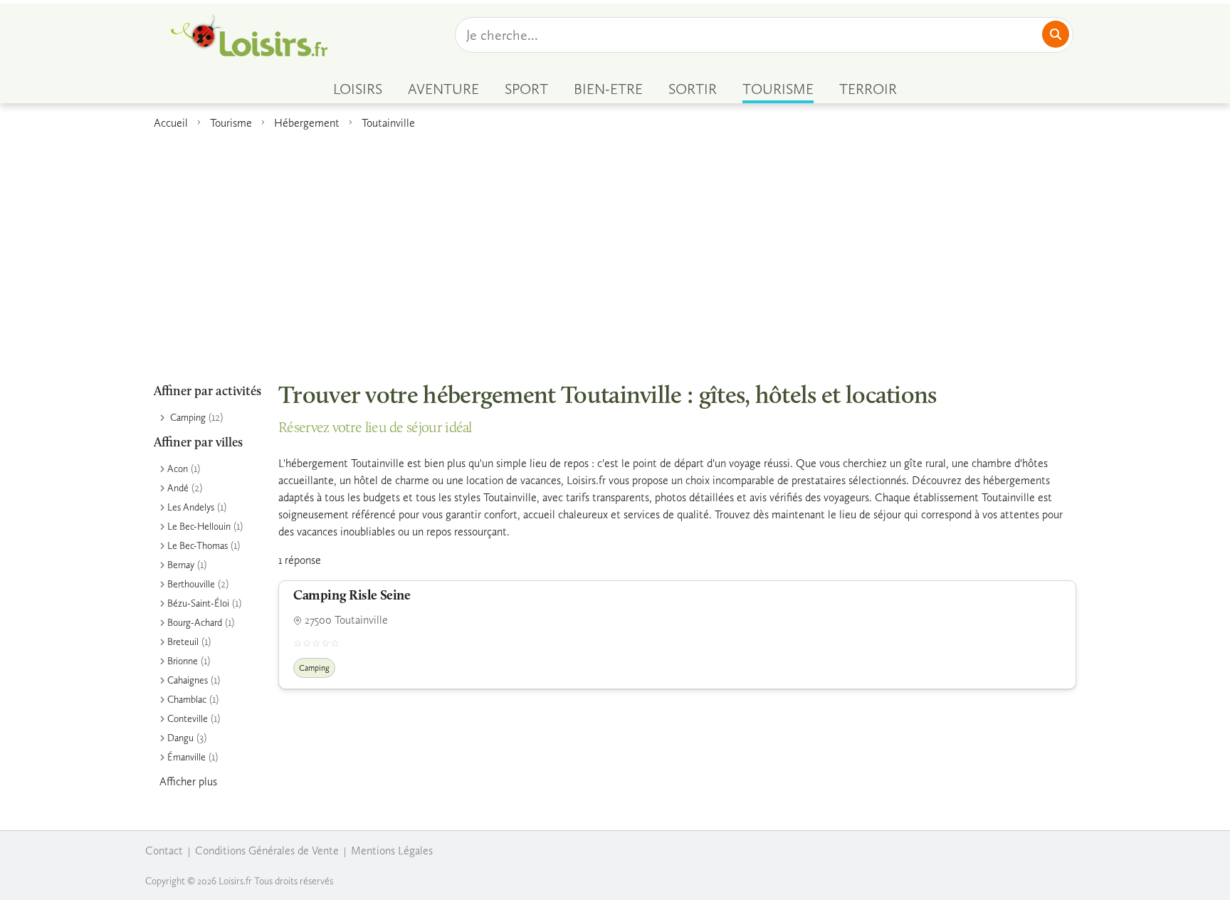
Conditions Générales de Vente (267, 850)
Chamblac (186, 700)
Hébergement (307, 123)
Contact (164, 850)
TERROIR (868, 89)
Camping (188, 418)
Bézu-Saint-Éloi (198, 603)
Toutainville (388, 123)
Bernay (180, 565)
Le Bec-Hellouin (199, 526)
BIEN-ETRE (608, 89)
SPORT (526, 89)
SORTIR (692, 89)
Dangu (180, 738)
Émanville (186, 757)
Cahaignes (187, 680)
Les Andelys (190, 507)
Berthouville (191, 584)
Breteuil (183, 642)
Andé (178, 488)
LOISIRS (357, 89)
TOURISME (778, 89)
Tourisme (231, 123)
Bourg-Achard (194, 623)
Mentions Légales (392, 850)
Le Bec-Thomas (197, 546)
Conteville (187, 719)
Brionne (182, 661)
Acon (177, 469)
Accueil (171, 123)
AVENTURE (443, 89)
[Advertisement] (615, 248)
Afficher (188, 781)
